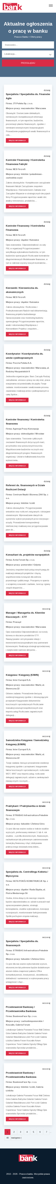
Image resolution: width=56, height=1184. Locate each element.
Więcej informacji (17, 140)
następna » (16, 1138)
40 (7, 1138)
